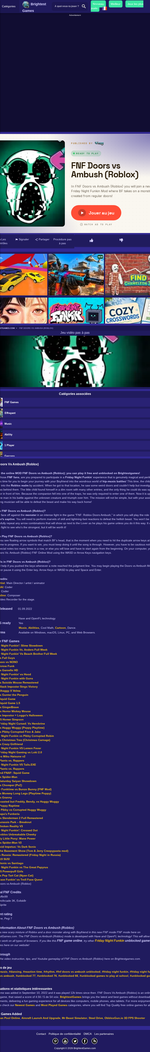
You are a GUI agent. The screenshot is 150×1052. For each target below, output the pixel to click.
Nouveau (98, 3)
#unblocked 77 (26, 975)
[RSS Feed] (94, 1041)
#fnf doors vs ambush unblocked (78, 971)
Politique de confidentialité (65, 1033)
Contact (41, 1033)
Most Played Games (54, 1005)
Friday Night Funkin (109, 940)
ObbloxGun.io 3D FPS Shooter (124, 1018)
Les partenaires (104, 1033)
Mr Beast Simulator (74, 1018)
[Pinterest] (55, 1041)
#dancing (15, 971)
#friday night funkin (115, 971)
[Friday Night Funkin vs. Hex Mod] (76, 319)
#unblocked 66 (68, 975)
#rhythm (49, 971)
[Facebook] (84, 1041)
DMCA (88, 1033)
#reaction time (32, 971)
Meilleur (116, 3)
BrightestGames (70, 996)
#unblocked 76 (47, 975)
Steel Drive (96, 1018)
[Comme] (91, 241)
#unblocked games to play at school (104, 975)
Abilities (33, 627)
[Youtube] (65, 1041)
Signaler (23, 239)
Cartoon (60, 627)
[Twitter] (75, 1041)
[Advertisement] (75, 44)
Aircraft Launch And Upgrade (40, 1018)
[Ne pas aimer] (121, 241)
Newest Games (25, 1005)
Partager (43, 239)
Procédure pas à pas (62, 241)
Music (23, 627)
